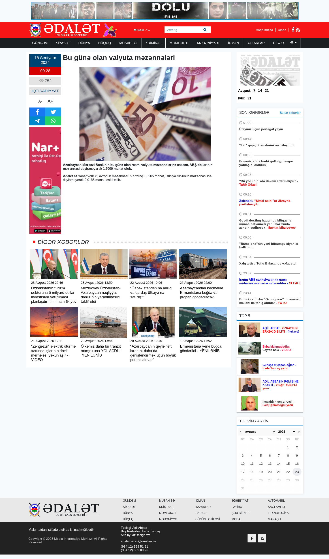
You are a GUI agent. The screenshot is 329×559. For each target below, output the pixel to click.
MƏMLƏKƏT (179, 43)
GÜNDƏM (40, 43)
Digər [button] (279, 43)
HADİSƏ (201, 513)
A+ (50, 101)
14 (260, 90)
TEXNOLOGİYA (278, 513)
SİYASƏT (63, 43)
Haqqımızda (264, 30)
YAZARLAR (256, 43)
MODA (236, 519)
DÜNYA (84, 43)
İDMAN (233, 43)
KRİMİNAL (153, 43)
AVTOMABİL (276, 500)
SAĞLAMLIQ (276, 507)
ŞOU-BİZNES (241, 513)
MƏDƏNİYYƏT (208, 43)
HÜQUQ (104, 43)
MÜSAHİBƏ (128, 43)
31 (249, 98)
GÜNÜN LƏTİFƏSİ (207, 519)
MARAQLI (274, 519)
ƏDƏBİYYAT (240, 500)
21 (267, 90)
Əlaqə (282, 30)
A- (40, 101)
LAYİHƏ (237, 507)
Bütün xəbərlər (290, 112)
